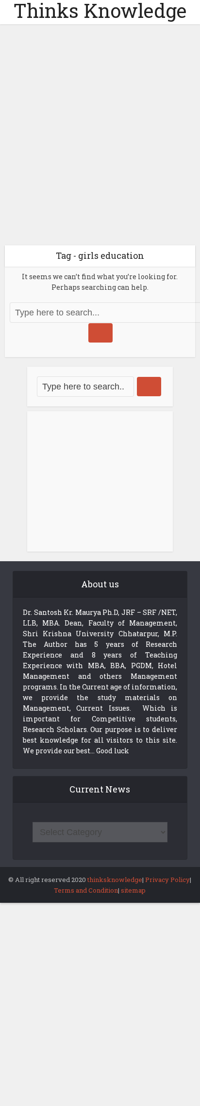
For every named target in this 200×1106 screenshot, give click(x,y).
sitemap (133, 890)
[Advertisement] (100, 138)
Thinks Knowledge (100, 10)
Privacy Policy (167, 879)
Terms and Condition (86, 890)
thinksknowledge (114, 879)
